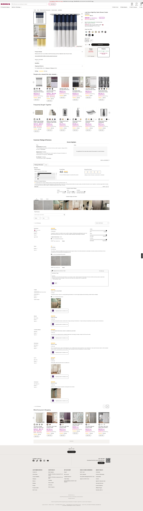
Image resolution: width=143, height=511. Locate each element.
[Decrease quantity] (85, 44)
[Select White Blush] (99, 32)
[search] (12, 4)
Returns (52, 68)
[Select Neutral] (34, 424)
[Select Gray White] (102, 32)
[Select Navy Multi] (99, 424)
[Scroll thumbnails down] (41, 48)
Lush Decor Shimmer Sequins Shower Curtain (39, 91)
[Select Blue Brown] (47, 119)
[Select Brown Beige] (47, 424)
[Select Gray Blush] (89, 32)
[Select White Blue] (86, 32)
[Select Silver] (99, 89)
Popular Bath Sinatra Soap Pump (77, 122)
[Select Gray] (39, 424)
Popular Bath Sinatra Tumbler (64, 122)
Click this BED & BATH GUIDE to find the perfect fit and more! (46, 56)
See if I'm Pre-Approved (89, 25)
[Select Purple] (39, 89)
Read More (37, 63)
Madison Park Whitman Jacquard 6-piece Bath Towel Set (51, 122)
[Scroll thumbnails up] (38, 48)
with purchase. (56, 1)
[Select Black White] (86, 35)
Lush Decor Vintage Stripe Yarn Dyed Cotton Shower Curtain (39, 427)
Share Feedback (71, 451)
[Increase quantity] (89, 44)
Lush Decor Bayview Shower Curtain (89, 427)
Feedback (141, 256)
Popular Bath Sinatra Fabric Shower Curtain (103, 91)
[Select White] (34, 89)
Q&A (46, 164)
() (40, 97)
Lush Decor (87, 13)
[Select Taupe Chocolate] (63, 424)
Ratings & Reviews (38, 164)
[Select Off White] (50, 89)
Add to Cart (37, 99)
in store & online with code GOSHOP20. (83, 1)
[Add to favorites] (82, 14)
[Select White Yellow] (92, 32)
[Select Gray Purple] (105, 32)
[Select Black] (52, 89)
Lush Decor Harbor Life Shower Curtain (77, 425)
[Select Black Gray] (92, 35)
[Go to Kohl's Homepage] (5, 4)
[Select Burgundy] (50, 119)
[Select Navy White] (89, 35)
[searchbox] (29, 4)
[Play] (82, 17)
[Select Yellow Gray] (95, 32)
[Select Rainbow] (104, 424)
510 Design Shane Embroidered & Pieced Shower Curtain (77, 91)
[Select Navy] (37, 119)
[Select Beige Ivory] (50, 424)
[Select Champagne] (107, 89)
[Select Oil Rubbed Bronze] (102, 89)
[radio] (91, 52)
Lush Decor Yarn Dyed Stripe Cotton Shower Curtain (103, 427)
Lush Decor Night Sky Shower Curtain (51, 91)
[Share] (82, 20)
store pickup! (68, 1)
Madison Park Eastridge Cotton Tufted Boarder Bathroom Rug (39, 122)
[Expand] (82, 22)
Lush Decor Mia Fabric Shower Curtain (64, 427)
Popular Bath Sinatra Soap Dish (89, 122)
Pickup (90, 48)
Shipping (103, 48)
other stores (92, 56)
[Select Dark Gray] (37, 89)
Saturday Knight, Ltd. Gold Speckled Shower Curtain (64, 89)
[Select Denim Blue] (42, 424)
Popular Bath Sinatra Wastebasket (102, 122)
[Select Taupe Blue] (34, 119)
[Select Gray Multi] (102, 424)
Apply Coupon (101, 17)
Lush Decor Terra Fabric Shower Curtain (52, 427)
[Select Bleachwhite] (89, 424)
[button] (89, 15)
